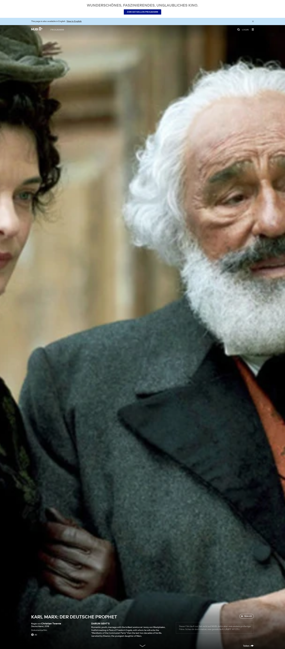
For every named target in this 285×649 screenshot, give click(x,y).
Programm (57, 29)
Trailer (248, 616)
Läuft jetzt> (232, 629)
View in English (74, 21)
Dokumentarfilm (39, 630)
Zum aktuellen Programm (142, 12)
